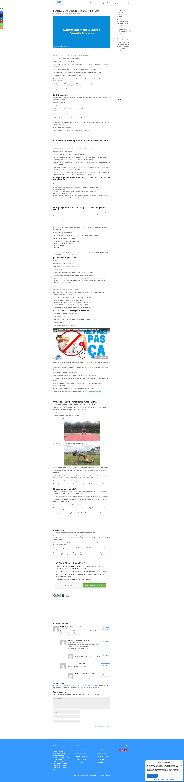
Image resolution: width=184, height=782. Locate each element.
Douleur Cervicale (102, 750)
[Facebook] (57, 594)
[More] (1, 27)
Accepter (152, 776)
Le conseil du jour (126, 3)
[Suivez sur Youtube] (125, 750)
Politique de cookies (158, 779)
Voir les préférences (176, 776)
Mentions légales (81, 750)
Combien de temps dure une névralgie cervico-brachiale (123, 14)
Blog (94, 3)
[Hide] (0, 30)
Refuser (164, 776)
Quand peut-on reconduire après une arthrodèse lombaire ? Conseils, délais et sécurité (123, 23)
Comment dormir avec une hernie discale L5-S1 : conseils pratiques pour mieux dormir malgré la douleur (124, 46)
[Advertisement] (79, 135)
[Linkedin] (1, 18)
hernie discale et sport (95, 391)
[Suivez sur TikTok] (123, 750)
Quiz (108, 3)
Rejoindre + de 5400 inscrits (94, 585)
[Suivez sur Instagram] (120, 750)
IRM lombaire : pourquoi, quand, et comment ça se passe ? (124, 31)
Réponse (106, 628)
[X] (63, 594)
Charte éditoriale (81, 759)
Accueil (89, 3)
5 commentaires (77, 13)
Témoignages (115, 3)
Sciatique (102, 759)
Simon (56, 13)
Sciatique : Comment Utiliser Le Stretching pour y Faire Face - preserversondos (75, 685)
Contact (82, 762)
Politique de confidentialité (168, 779)
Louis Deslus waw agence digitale (89, 775)
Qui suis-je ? (102, 3)
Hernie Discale (102, 762)
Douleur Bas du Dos (102, 756)
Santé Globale (69, 13)
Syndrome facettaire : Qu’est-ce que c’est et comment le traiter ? (123, 38)
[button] (181, 762)
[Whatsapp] (60, 594)
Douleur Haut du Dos (102, 753)
